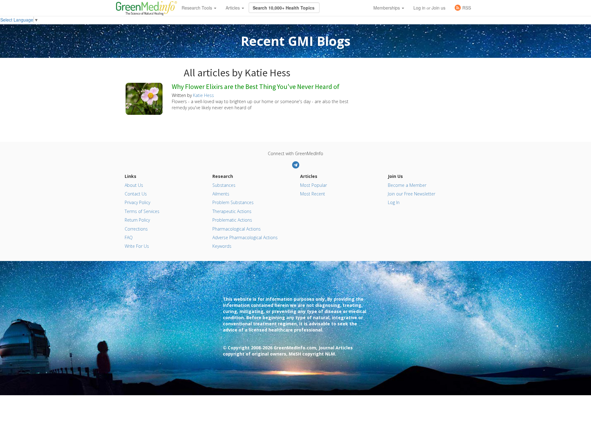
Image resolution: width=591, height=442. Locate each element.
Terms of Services (142, 211)
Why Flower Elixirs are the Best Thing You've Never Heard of (256, 87)
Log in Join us (429, 8)
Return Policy (137, 220)
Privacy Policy (137, 202)
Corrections (136, 229)
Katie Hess (203, 95)
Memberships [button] (387, 8)
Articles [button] (233, 8)
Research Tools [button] (197, 8)
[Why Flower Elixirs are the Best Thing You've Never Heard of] (144, 98)
